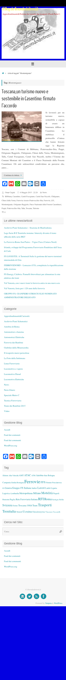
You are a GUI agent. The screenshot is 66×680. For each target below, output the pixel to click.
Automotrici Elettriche (14, 337)
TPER (29, 505)
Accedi (7, 429)
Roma (48, 499)
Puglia (12, 499)
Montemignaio (7, 204)
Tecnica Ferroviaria (12, 400)
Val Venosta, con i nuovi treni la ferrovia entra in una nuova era (32, 283)
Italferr (34, 488)
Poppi (4, 208)
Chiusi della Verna (9, 200)
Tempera (48, 603)
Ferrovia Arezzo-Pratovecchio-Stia (29, 200)
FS (3, 488)
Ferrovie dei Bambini (13, 342)
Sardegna (55, 499)
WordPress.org (10, 445)
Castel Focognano (28, 196)
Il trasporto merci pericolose (16, 352)
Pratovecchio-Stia (13, 208)
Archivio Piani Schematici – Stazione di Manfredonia (28, 227)
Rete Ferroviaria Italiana (27, 499)
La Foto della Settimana (14, 358)
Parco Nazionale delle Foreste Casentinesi (45, 204)
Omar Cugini (10, 192)
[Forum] (22, 596)
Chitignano (55, 196)
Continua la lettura (11, 175)
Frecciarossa (57, 482)
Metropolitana (26, 493)
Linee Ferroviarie (12, 363)
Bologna (51, 475)
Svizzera (7, 505)
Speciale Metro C (11, 395)
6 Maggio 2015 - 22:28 (29, 192)
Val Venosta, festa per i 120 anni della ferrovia (24, 288)
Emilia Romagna (17, 482)
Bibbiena (8, 196)
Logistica (6, 493)
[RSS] (36, 596)
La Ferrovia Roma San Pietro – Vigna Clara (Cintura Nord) (30, 242)
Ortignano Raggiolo (21, 204)
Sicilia (61, 499)
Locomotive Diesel (12, 374)
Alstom (5, 475)
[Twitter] (29, 596)
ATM (33, 475)
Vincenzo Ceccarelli (52, 512)
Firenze (49, 482)
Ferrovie (47, 200)
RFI (41, 498)
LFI (52, 200)
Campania (6, 482)
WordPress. (58, 603)
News (44, 192)
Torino (15, 505)
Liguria (54, 488)
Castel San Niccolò (43, 196)
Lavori (41, 488)
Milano (37, 493)
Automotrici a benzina (14, 331)
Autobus (40, 475)
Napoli (56, 493)
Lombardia (15, 493)
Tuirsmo (36, 208)
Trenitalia (9, 511)
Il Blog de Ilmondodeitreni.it (20, 9)
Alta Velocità (13, 475)
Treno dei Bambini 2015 (14, 405)
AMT (21, 475)
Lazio (47, 487)
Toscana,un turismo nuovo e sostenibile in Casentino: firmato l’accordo (28, 99)
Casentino (16, 196)
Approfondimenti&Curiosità (16, 316)
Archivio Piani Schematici (16, 321)
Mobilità (47, 493)
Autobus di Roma (12, 326)
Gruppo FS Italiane (21, 487)
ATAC (27, 475)
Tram (34, 505)
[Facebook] (43, 596)
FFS (43, 482)
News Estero (9, 389)
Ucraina (27, 511)
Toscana (29, 208)
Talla (23, 208)
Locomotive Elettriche (14, 379)
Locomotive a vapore (13, 368)
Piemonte (5, 499)
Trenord (19, 512)
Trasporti (45, 504)
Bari (45, 475)
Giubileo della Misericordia (16, 347)
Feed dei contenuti (12, 435)
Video (6, 411)
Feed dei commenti (12, 440)
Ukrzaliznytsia (38, 511)
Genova (8, 487)
